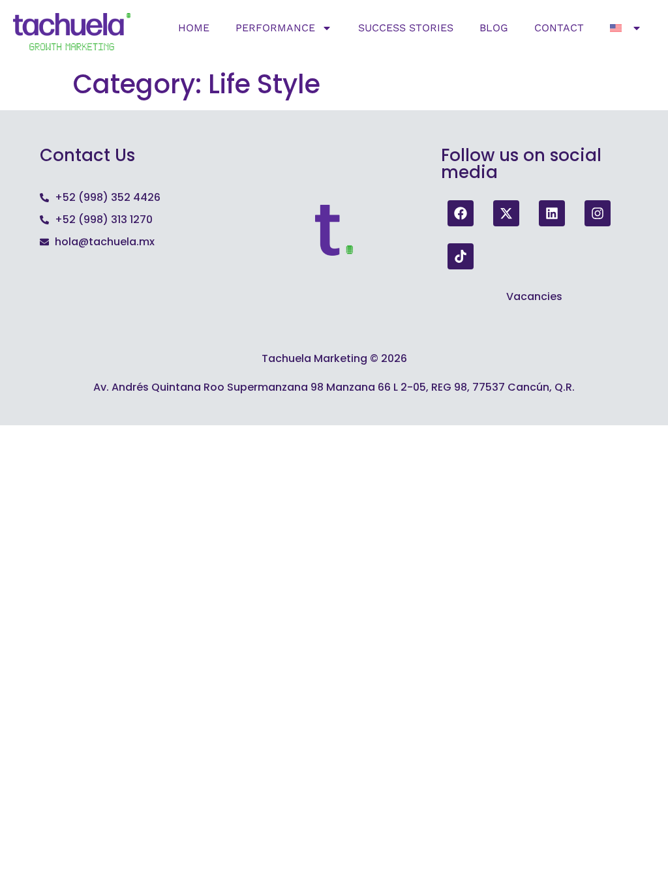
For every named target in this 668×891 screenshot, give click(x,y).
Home (193, 28)
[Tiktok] (461, 256)
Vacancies (534, 296)
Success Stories (405, 28)
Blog (493, 28)
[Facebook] (461, 213)
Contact (559, 28)
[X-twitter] (506, 213)
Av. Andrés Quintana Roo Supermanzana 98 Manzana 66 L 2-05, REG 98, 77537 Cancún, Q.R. (334, 387)
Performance (275, 28)
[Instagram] (597, 213)
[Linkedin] (552, 213)
